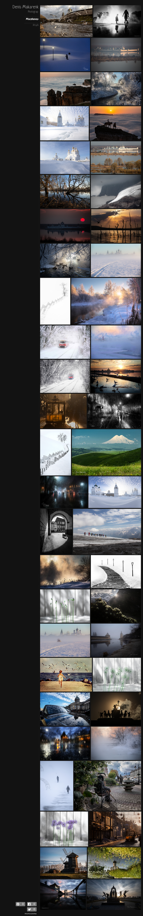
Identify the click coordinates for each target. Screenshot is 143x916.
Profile (36, 25)
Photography (34, 11)
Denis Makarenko (26, 7)
